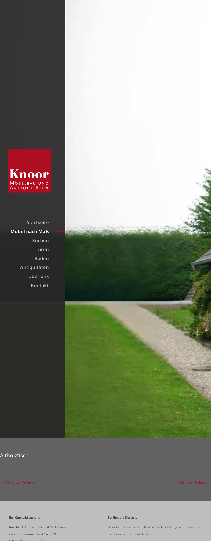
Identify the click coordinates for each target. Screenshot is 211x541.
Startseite (38, 222)
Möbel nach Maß (30, 231)
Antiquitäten (34, 267)
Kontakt (40, 285)
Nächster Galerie (195, 482)
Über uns (38, 276)
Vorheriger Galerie (17, 482)
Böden (41, 258)
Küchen (40, 240)
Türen (42, 249)
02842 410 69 (32, 534)
